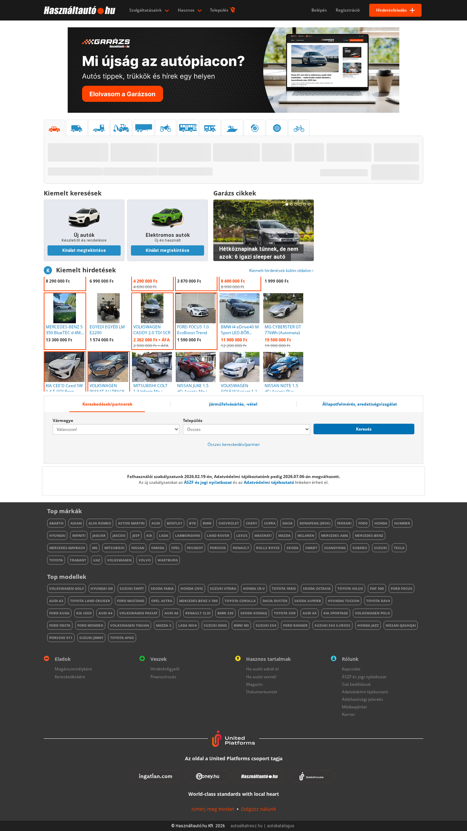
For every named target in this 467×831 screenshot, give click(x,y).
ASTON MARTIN (131, 523)
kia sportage (335, 613)
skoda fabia (162, 588)
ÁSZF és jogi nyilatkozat (208, 482)
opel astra (161, 600)
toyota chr (285, 613)
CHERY (251, 523)
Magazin (254, 684)
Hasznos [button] (187, 10)
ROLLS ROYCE (268, 547)
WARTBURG (168, 560)
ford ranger (295, 625)
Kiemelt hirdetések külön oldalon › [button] (281, 270)
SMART (311, 547)
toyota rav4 (378, 600)
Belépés (319, 10)
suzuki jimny (91, 637)
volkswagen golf (66, 588)
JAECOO (118, 535)
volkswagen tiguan (129, 625)
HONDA (380, 523)
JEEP (135, 535)
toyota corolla (240, 600)
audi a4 (105, 613)
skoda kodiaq (253, 613)
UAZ (96, 560)
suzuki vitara (223, 588)
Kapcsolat (351, 669)
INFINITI (78, 535)
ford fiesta (59, 625)
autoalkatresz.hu (246, 825)
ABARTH (56, 523)
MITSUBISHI (114, 547)
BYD (192, 523)
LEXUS (242, 535)
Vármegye (63, 420)
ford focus (401, 588)
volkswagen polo (372, 613)
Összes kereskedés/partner (234, 444)
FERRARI (344, 523)
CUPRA (270, 523)
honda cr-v (254, 588)
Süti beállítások (356, 684)
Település (219, 10)
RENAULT (241, 547)
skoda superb (307, 600)
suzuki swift (132, 588)
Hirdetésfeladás (391, 10)
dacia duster (275, 600)
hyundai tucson (343, 600)
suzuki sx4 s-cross (332, 625)
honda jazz (368, 625)
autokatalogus (280, 825)
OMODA (157, 547)
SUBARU (359, 547)
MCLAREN (305, 535)
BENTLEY (174, 523)
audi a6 (171, 613)
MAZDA (284, 535)
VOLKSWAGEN (119, 560)
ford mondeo (90, 625)
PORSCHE (218, 547)
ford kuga (59, 613)
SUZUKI (380, 547)
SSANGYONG (335, 547)
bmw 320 (225, 613)
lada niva (187, 625)
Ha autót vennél (261, 677)
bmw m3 (241, 625)
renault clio (198, 613)
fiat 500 (377, 588)
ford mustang (130, 600)
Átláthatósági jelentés (362, 699)
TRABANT (78, 560)
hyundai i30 (102, 588)
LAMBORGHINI (187, 535)
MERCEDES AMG (334, 535)
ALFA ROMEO (100, 523)
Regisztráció (348, 10)
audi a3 (56, 600)
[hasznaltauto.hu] (79, 10)
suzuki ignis (215, 625)
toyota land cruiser (90, 600)
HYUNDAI (57, 535)
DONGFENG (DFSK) (314, 523)
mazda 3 (163, 625)
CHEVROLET (228, 523)
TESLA (399, 547)
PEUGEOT (195, 547)
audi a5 (310, 613)
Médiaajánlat (354, 707)
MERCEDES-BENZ (369, 535)
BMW (207, 523)
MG (94, 547)
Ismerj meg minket (212, 809)
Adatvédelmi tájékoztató (269, 482)
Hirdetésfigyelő (164, 669)
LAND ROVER (218, 535)
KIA (149, 535)
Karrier (348, 714)
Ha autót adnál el (262, 669)
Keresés (364, 429)
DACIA (287, 523)
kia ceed (84, 613)
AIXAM (76, 523)
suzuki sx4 (266, 625)
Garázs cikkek (234, 193)
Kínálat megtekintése (84, 250)
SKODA (292, 547)
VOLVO (144, 560)
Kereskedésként (70, 677)
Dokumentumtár (262, 692)
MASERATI (262, 535)
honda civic (192, 588)
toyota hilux (350, 588)
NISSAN (137, 547)
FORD (363, 523)
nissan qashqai (401, 625)
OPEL (175, 547)
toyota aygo (122, 637)
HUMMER (402, 523)
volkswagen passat (138, 613)
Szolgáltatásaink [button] (146, 10)
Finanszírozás (163, 677)
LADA (163, 535)
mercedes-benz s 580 (198, 600)
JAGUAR (99, 535)
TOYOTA (56, 560)
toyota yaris (284, 588)
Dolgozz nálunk (258, 809)
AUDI (155, 523)
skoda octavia (317, 588)
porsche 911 (60, 637)
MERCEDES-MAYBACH (67, 547)
